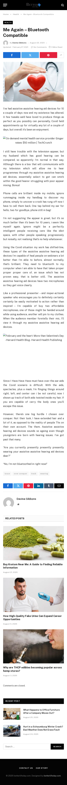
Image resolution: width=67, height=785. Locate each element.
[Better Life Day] (33, 5)
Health (8, 22)
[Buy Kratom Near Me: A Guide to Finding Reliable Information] (33, 543)
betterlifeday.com (52, 776)
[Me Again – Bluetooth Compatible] (33, 82)
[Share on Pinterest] (48, 55)
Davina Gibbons (19, 43)
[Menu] (5, 5)
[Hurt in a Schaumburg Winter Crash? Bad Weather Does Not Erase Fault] (11, 731)
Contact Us (26, 768)
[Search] (62, 5)
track (33, 473)
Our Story (42, 768)
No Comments (40, 47)
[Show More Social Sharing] (61, 55)
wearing (44, 473)
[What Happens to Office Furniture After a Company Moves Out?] (11, 714)
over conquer (20, 473)
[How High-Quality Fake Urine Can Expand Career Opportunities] (33, 595)
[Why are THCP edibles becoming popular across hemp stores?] (33, 646)
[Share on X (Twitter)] (30, 55)
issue (7, 473)
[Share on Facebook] (12, 55)
